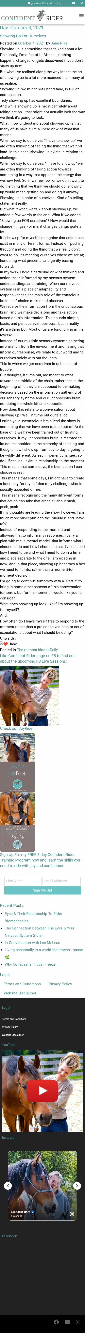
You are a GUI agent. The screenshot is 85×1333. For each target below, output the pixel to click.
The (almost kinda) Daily (37, 650)
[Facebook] (56, 1322)
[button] (81, 15)
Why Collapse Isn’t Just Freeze (30, 964)
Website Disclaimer (20, 993)
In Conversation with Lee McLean (32, 942)
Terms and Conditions (22, 984)
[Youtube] (67, 1322)
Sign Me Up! (42, 890)
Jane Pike (59, 43)
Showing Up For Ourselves (23, 36)
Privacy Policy (60, 984)
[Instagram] (78, 1322)
